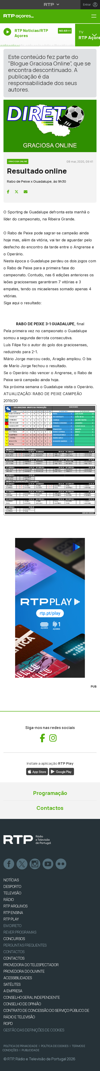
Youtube (48, 864)
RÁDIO (8, 899)
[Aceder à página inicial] (33, 16)
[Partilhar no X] (16, 191)
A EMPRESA (12, 990)
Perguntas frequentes (25, 945)
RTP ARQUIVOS (15, 906)
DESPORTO (12, 886)
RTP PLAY (11, 919)
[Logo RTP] (27, 840)
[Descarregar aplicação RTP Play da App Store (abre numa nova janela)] (37, 771)
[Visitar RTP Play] (50, 608)
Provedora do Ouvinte (24, 971)
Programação (50, 793)
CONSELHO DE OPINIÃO (22, 1003)
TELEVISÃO (12, 893)
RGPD (8, 1023)
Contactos (50, 807)
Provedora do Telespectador (31, 964)
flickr (61, 864)
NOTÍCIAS (11, 880)
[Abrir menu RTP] (50, 4)
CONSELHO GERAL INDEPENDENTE (31, 997)
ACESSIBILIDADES (17, 977)
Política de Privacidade (20, 1046)
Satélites (11, 984)
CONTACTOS (13, 958)
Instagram (35, 864)
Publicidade (30, 1050)
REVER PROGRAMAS (19, 932)
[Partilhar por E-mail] (25, 191)
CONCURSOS (14, 938)
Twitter (22, 864)
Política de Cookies (54, 1046)
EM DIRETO (12, 925)
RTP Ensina (13, 912)
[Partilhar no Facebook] (8, 191)
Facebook (9, 864)
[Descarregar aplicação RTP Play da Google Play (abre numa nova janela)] (61, 771)
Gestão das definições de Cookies (33, 1030)
